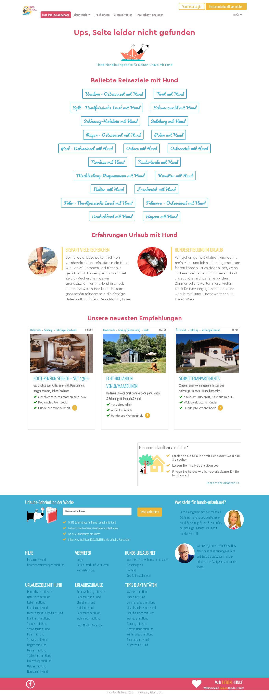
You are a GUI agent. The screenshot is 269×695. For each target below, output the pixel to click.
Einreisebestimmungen (149, 15)
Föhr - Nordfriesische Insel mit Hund (98, 203)
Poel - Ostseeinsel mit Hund (87, 148)
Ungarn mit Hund (36, 645)
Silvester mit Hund (137, 645)
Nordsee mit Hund (107, 162)
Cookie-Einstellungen (138, 576)
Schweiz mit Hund (37, 640)
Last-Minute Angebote (55, 15)
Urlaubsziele (79, 15)
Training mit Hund (137, 624)
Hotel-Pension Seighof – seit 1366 (61, 378)
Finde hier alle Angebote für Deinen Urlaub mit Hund (134, 64)
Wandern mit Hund (137, 592)
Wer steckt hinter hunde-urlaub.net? (147, 560)
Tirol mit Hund (170, 94)
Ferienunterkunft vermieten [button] (226, 7)
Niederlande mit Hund (158, 162)
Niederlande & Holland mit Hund (45, 613)
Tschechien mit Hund (39, 656)
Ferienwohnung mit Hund (91, 592)
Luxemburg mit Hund (39, 661)
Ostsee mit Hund (141, 148)
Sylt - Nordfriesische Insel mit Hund (106, 107)
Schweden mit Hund (38, 629)
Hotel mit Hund (85, 608)
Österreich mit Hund (189, 148)
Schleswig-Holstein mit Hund (110, 121)
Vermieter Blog (85, 570)
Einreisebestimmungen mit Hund (45, 565)
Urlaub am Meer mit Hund (141, 608)
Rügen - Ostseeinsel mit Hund (113, 135)
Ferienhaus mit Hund (89, 597)
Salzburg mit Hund (168, 121)
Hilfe (236, 15)
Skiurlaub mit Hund (138, 640)
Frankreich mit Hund (156, 189)
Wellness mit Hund (137, 618)
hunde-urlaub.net (118, 692)
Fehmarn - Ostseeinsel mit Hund (175, 203)
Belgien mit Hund (36, 650)
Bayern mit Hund (161, 216)
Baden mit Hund (136, 597)
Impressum (142, 692)
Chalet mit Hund (86, 602)
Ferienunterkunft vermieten (93, 565)
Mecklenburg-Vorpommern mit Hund (110, 175)
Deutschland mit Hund (112, 216)
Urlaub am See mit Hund (140, 613)
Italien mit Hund (108, 189)
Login (80, 560)
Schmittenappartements (199, 378)
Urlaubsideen (102, 15)
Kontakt (131, 570)
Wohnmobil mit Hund (88, 618)
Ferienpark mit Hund (88, 613)
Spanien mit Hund (37, 624)
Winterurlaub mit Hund (140, 634)
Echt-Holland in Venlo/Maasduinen (122, 382)
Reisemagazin (135, 565)
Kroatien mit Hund (175, 175)
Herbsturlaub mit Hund (140, 629)
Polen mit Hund (168, 135)
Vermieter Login (191, 7)
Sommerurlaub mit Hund (141, 602)
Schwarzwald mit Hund (175, 107)
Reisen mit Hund (123, 15)
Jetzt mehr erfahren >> (223, 482)
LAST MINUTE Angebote (90, 625)
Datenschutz (155, 692)
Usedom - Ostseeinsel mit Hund (114, 94)
